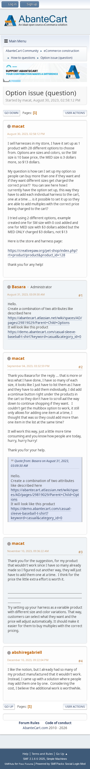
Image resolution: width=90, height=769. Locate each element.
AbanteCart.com (35, 728)
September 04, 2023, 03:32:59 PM (28, 366)
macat (18, 126)
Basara (19, 286)
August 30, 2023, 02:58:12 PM (26, 134)
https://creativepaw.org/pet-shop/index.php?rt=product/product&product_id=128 (43, 253)
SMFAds (9, 764)
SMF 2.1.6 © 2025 (34, 758)
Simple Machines (56, 758)
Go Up (8, 706)
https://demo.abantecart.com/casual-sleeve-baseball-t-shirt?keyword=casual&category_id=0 (44, 334)
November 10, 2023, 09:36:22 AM (28, 551)
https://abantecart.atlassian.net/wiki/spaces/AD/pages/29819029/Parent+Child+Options (45, 320)
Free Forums (26, 764)
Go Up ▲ (62, 754)
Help (25, 754)
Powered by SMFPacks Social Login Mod (61, 763)
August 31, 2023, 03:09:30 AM (26, 294)
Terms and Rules (42, 754)
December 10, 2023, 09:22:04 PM (27, 660)
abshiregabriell (27, 652)
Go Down (11, 113)
